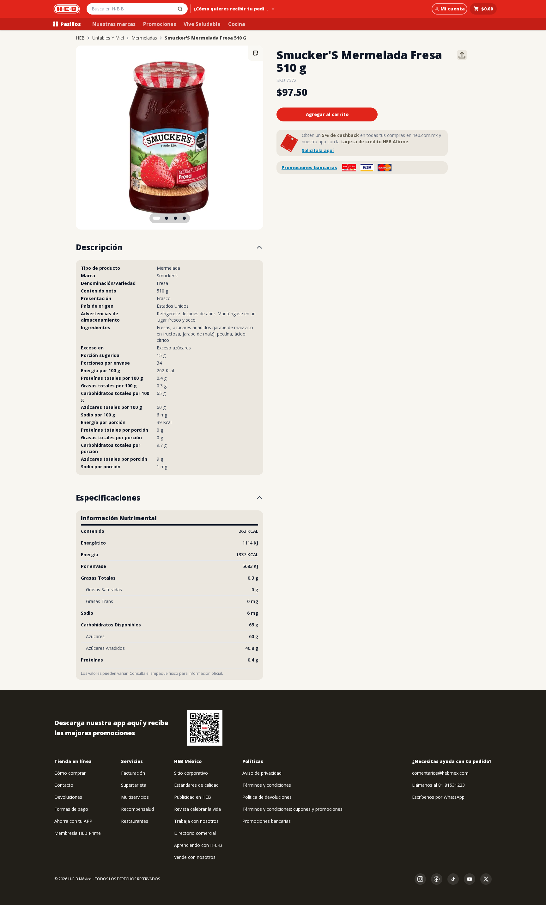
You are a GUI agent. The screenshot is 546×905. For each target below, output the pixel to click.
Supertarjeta (133, 785)
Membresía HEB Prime (77, 833)
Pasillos (71, 24)
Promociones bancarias (309, 167)
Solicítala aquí (318, 150)
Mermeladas (144, 37)
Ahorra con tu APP (73, 821)
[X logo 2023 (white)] (486, 879)
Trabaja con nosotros (196, 821)
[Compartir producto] (462, 55)
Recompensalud (137, 809)
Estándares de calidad (196, 785)
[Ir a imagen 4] (184, 218)
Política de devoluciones (267, 797)
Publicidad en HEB (192, 797)
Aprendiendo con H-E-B (198, 845)
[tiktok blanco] (453, 879)
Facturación (133, 773)
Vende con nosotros (194, 857)
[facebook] (436, 879)
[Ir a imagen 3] (175, 218)
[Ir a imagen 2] (166, 218)
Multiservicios (135, 797)
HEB (80, 37)
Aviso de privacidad (262, 773)
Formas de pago (71, 809)
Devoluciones (68, 797)
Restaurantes (134, 821)
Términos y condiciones (266, 785)
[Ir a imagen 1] (156, 218)
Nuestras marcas (114, 24)
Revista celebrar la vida (197, 809)
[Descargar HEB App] (204, 728)
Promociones (159, 24)
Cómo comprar (70, 773)
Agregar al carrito (327, 114)
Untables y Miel (108, 37)
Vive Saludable (202, 24)
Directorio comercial (195, 833)
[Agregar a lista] (255, 53)
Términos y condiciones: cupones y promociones (292, 809)
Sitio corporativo (191, 773)
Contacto (63, 785)
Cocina (236, 24)
